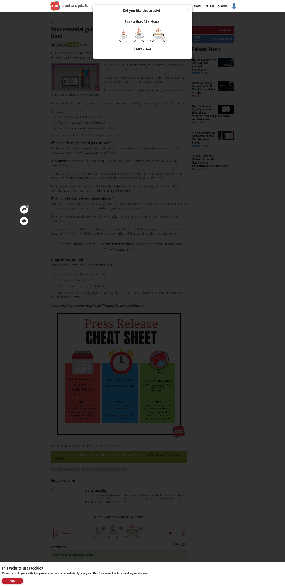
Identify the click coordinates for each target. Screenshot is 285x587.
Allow (12, 580)
